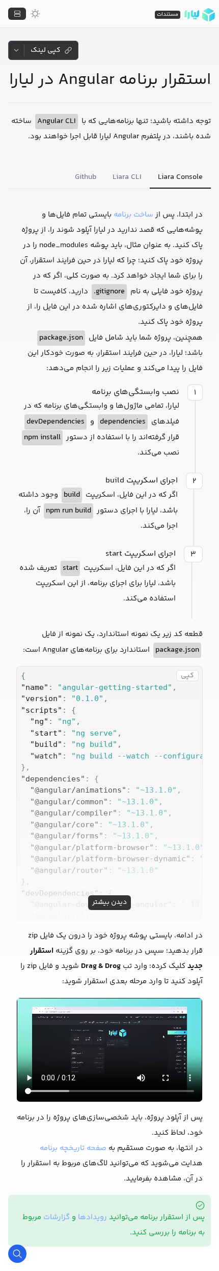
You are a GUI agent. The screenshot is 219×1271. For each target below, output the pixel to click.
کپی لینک (46, 50)
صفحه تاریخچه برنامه (73, 1148)
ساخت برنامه (133, 215)
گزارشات (56, 1217)
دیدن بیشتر (109, 902)
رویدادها (92, 1217)
